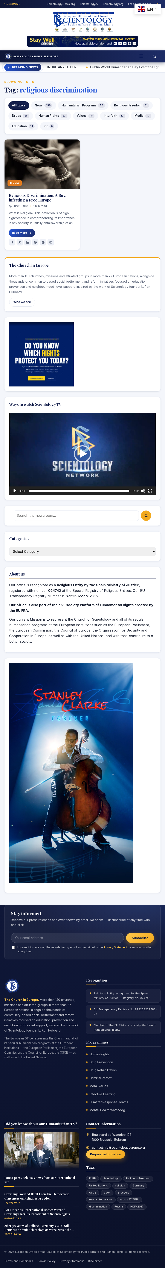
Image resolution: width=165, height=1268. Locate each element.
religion (120, 1185)
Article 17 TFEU (129, 1199)
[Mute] (143, 491)
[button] (82, 453)
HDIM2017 (137, 1206)
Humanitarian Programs (82, 105)
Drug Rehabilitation (103, 1070)
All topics (19, 105)
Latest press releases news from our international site (39, 1180)
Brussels (123, 1192)
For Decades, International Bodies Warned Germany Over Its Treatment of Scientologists (37, 1212)
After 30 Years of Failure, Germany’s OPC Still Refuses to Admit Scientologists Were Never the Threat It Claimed (37, 1228)
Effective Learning (103, 1094)
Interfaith (114, 115)
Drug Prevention (101, 1062)
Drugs (20, 115)
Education (22, 126)
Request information (105, 1154)
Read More (19, 232)
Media (142, 115)
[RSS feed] (158, 4)
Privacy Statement (115, 947)
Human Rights (52, 115)
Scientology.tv (89, 4)
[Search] (154, 56)
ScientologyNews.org (61, 4)
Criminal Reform (101, 1078)
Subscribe (140, 938)
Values (85, 115)
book (107, 1192)
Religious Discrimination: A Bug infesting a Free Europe (37, 197)
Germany (138, 1185)
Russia (119, 1206)
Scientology (111, 1178)
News (43, 105)
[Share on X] (20, 242)
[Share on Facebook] (12, 242)
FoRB (92, 1178)
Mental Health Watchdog (107, 1110)
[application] (82, 454)
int (48, 126)
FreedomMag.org (139, 4)
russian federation (101, 1199)
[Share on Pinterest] (35, 242)
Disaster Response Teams (109, 1102)
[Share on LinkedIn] (27, 242)
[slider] (79, 491)
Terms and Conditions (18, 1261)
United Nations (98, 1185)
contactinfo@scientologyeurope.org (118, 1148)
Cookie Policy (46, 1261)
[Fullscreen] (150, 491)
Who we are (22, 302)
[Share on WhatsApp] (43, 242)
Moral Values (99, 1086)
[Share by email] (50, 242)
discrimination (98, 1206)
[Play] (15, 491)
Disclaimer (95, 1261)
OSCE (92, 1192)
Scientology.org (113, 4)
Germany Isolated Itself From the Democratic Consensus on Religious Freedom (36, 1196)
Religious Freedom (130, 105)
